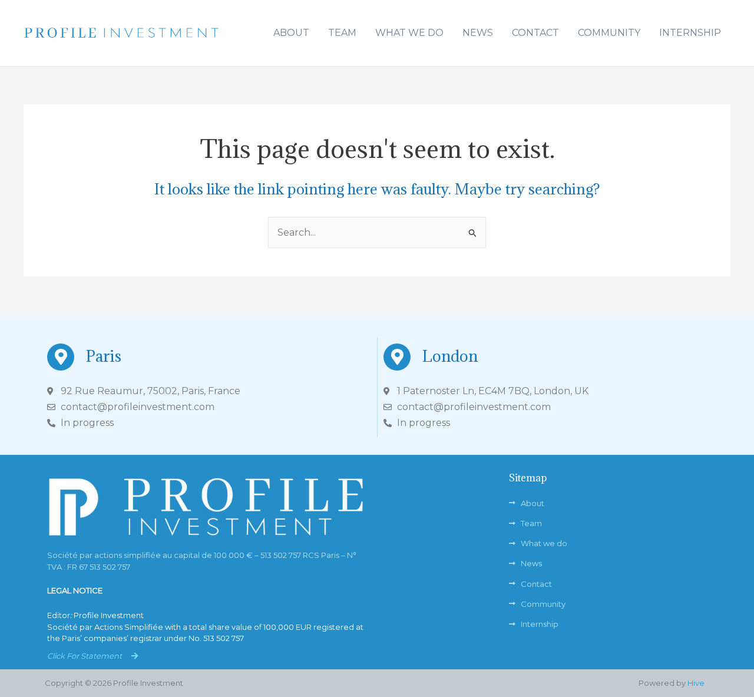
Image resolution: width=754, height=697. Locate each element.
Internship (690, 32)
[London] (397, 357)
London (450, 356)
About (291, 32)
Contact (535, 32)
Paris (103, 356)
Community (609, 32)
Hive (696, 683)
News (477, 32)
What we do (409, 32)
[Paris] (60, 357)
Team (342, 32)
